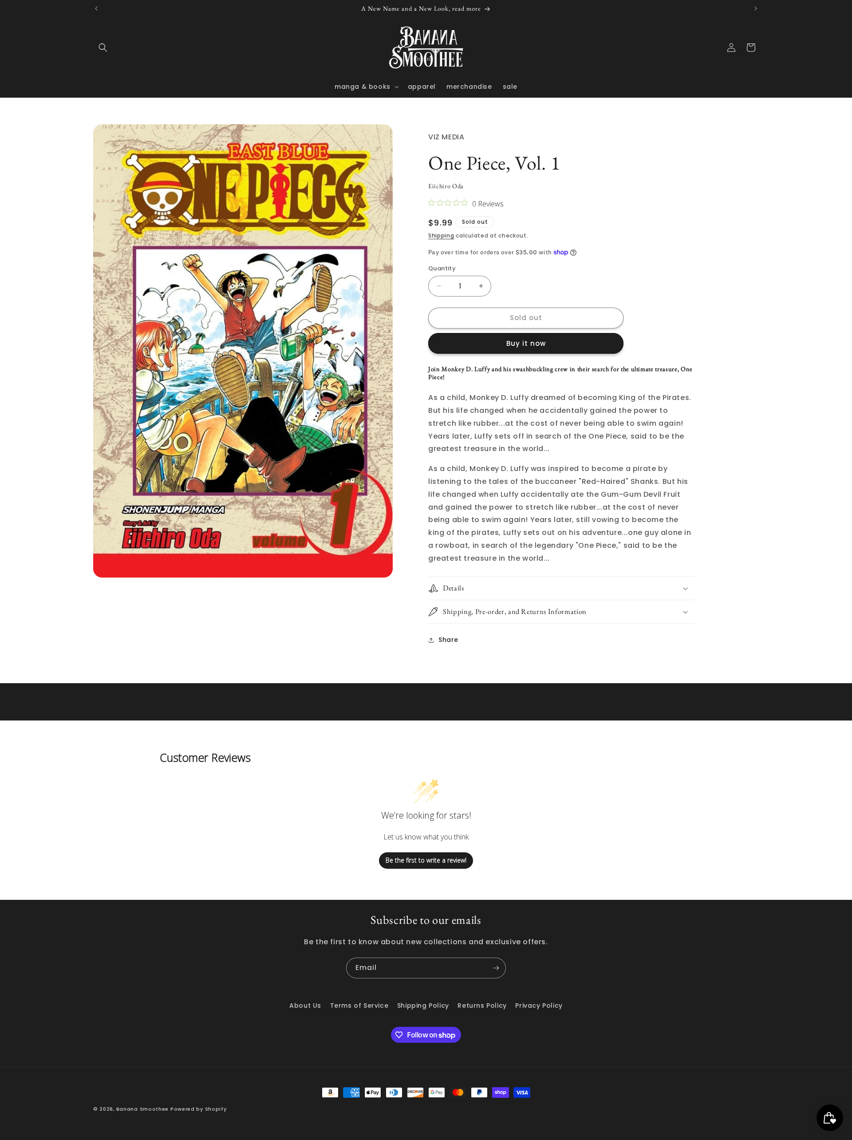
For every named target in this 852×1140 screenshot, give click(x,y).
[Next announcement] (755, 8)
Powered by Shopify (198, 1108)
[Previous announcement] (96, 8)
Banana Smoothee (142, 1108)
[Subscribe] (495, 968)
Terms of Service (359, 1005)
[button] (103, 47)
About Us (305, 1005)
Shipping (441, 235)
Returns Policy (482, 1005)
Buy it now (526, 343)
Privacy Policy (538, 1005)
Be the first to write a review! (426, 860)
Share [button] (448, 639)
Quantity (442, 268)
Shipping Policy (423, 1005)
